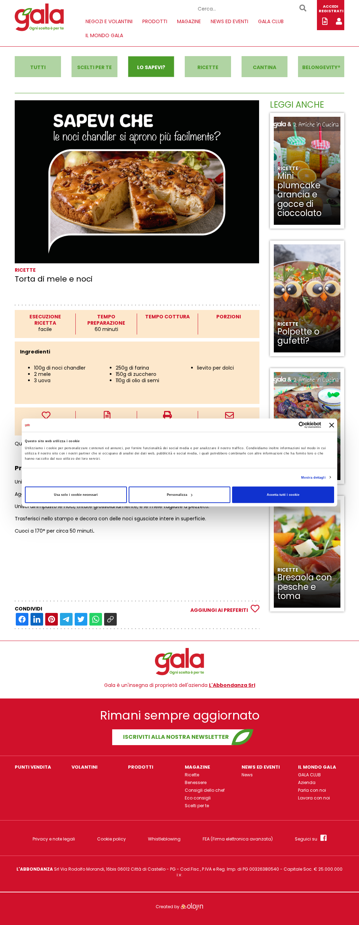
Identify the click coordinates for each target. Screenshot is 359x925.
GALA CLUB (271, 21)
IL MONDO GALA (104, 35)
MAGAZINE (189, 21)
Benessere (195, 782)
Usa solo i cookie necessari (76, 495)
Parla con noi (312, 790)
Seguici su (307, 839)
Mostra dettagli (313, 477)
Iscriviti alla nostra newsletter (176, 737)
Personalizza (177, 495)
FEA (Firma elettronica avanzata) (238, 839)
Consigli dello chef (205, 790)
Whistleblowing (164, 839)
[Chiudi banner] (331, 425)
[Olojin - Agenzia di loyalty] (192, 906)
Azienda (307, 782)
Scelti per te (197, 806)
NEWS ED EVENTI (229, 21)
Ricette (192, 775)
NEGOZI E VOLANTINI (109, 21)
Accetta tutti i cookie (283, 495)
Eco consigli (198, 798)
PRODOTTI (154, 21)
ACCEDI (330, 6)
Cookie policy (111, 839)
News (247, 775)
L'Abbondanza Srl (232, 685)
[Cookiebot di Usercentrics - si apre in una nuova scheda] (290, 425)
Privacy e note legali (54, 839)
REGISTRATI (331, 11)
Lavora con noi (314, 798)
